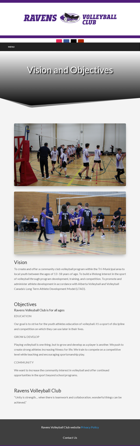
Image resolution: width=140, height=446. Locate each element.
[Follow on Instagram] (59, 42)
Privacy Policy (90, 427)
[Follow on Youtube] (81, 42)
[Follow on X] (74, 42)
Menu (11, 46)
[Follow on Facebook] (66, 42)
